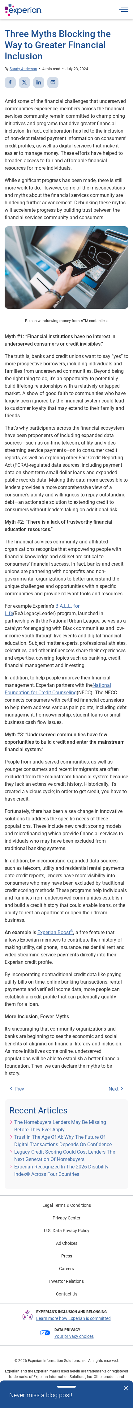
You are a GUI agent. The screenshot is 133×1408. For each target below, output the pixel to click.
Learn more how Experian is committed (73, 1318)
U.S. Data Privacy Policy (66, 1230)
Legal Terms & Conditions (66, 1205)
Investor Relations (66, 1281)
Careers (66, 1268)
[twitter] (24, 82)
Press (66, 1255)
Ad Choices (66, 1243)
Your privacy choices (74, 1336)
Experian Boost (55, 932)
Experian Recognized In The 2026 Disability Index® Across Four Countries (61, 1170)
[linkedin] (38, 82)
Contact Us (66, 1293)
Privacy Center (66, 1217)
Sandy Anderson (23, 69)
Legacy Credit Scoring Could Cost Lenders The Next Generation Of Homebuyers (64, 1155)
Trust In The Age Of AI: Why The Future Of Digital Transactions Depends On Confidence (63, 1140)
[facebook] (10, 82)
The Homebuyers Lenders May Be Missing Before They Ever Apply (60, 1126)
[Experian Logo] (23, 10)
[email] (52, 82)
